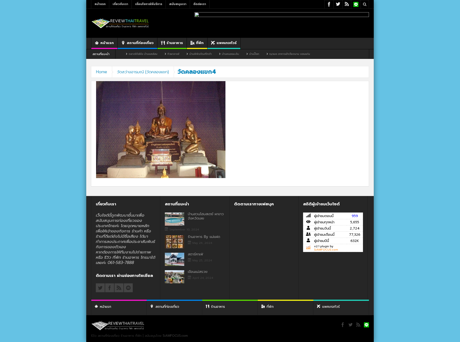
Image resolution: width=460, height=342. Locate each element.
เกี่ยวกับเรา (120, 4)
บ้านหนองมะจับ (216, 54)
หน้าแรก (100, 4)
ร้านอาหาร (175, 42)
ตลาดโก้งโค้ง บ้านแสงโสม (129, 54)
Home (101, 72)
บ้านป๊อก (241, 54)
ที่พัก (200, 42)
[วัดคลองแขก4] (160, 129)
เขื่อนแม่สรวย (197, 271)
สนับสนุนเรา (177, 4)
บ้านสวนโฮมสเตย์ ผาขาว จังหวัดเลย (206, 216)
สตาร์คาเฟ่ (195, 254)
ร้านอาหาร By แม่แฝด (204, 237)
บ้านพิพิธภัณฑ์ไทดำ (187, 54)
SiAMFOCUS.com (326, 249)
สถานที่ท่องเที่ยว (140, 42)
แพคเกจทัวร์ (227, 42)
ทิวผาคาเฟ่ (160, 54)
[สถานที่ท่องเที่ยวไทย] (120, 23)
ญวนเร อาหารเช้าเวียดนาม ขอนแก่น (276, 54)
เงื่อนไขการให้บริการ (148, 4)
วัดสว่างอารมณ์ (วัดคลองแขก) (143, 72)
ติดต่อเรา (199, 4)
